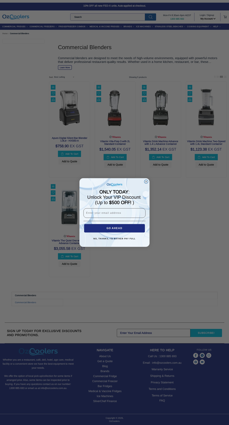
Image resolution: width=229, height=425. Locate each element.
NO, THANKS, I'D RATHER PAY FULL (114, 239)
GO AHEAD (114, 228)
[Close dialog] (146, 181)
